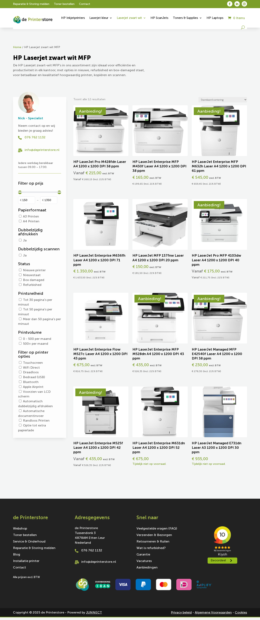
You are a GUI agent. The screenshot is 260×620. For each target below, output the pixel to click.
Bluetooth (31, 382)
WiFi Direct (31, 367)
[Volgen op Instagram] (244, 3)
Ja (25, 240)
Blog (16, 554)
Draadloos (31, 372)
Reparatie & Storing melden (31, 4)
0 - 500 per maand (37, 339)
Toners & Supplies (185, 18)
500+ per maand (35, 344)
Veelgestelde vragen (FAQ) (156, 528)
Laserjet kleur (98, 18)
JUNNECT (94, 612)
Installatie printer (26, 561)
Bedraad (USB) (34, 377)
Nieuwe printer (34, 270)
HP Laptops (215, 18)
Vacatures (144, 561)
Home (17, 47)
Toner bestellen (64, 4)
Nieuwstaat (32, 275)
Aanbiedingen (147, 567)
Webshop (20, 528)
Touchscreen (33, 363)
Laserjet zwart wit (129, 18)
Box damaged (33, 280)
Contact (84, 4)
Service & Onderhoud (29, 541)
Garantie (143, 554)
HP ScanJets (159, 18)
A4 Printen (31, 221)
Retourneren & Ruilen (152, 541)
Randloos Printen (36, 420)
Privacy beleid (181, 612)
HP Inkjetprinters (73, 18)
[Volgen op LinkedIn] (237, 3)
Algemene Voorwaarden (213, 612)
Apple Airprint (33, 387)
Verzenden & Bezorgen (154, 535)
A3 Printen (31, 216)
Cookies (241, 612)
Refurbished (32, 285)
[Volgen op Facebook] (229, 3)
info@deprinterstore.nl (42, 150)
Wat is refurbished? (151, 548)
